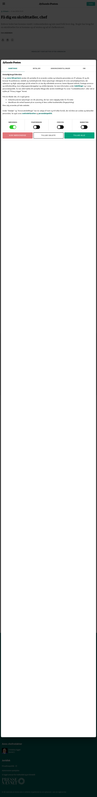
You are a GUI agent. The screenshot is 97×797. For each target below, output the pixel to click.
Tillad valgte (48, 135)
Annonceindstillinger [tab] (60, 68)
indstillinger (79, 86)
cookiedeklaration (29, 113)
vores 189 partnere (14, 78)
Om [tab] (84, 68)
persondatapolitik (45, 113)
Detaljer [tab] (36, 68)
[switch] (36, 127)
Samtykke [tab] (12, 68)
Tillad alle (79, 135)
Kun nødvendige (17, 135)
